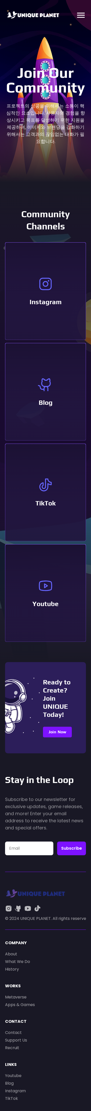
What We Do (17, 961)
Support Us (16, 1040)
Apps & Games (20, 1005)
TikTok (45, 503)
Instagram (46, 302)
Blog (46, 402)
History (12, 969)
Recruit (12, 1048)
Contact (13, 1032)
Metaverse (16, 997)
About (11, 954)
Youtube (45, 604)
